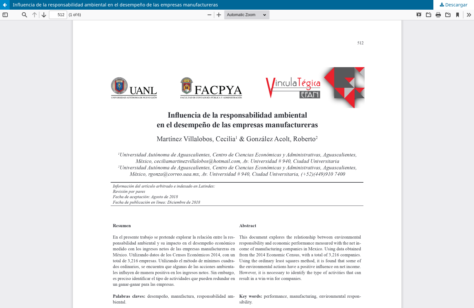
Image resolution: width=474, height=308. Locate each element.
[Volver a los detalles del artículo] (5, 5)
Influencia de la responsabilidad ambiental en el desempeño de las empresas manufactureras (115, 5)
